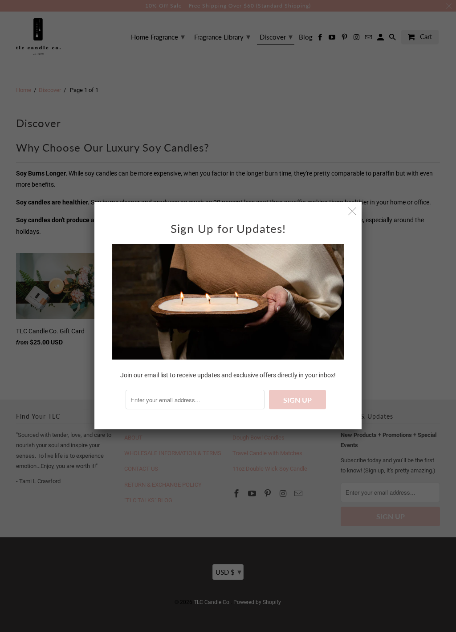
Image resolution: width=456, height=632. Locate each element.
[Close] (352, 211)
